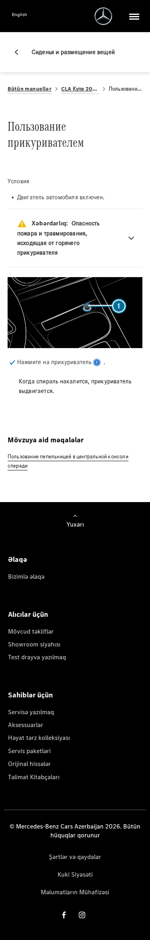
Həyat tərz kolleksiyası (39, 737)
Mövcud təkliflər (31, 631)
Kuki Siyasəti (75, 874)
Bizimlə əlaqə (26, 576)
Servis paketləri (29, 751)
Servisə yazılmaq (31, 712)
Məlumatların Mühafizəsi (75, 892)
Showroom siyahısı (34, 644)
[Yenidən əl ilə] (20, 52)
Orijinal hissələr (29, 764)
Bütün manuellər (30, 89)
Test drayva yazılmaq (37, 657)
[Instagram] (82, 915)
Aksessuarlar (25, 725)
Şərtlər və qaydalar (75, 857)
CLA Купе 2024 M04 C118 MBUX (80, 89)
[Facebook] (64, 915)
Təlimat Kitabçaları (34, 777)
